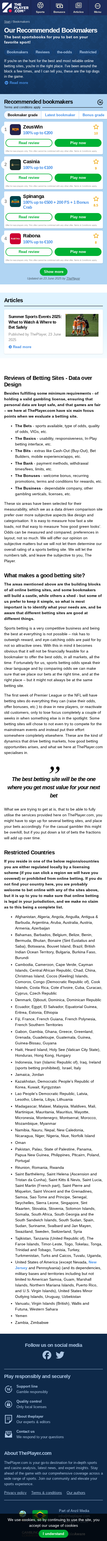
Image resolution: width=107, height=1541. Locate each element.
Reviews (43, 52)
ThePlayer (73, 278)
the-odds (64, 52)
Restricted (88, 52)
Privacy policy (15, 1493)
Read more (18, 83)
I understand (53, 1534)
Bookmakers (17, 52)
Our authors (76, 1493)
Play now (78, 143)
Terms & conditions (46, 1493)
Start (7, 21)
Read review (29, 143)
